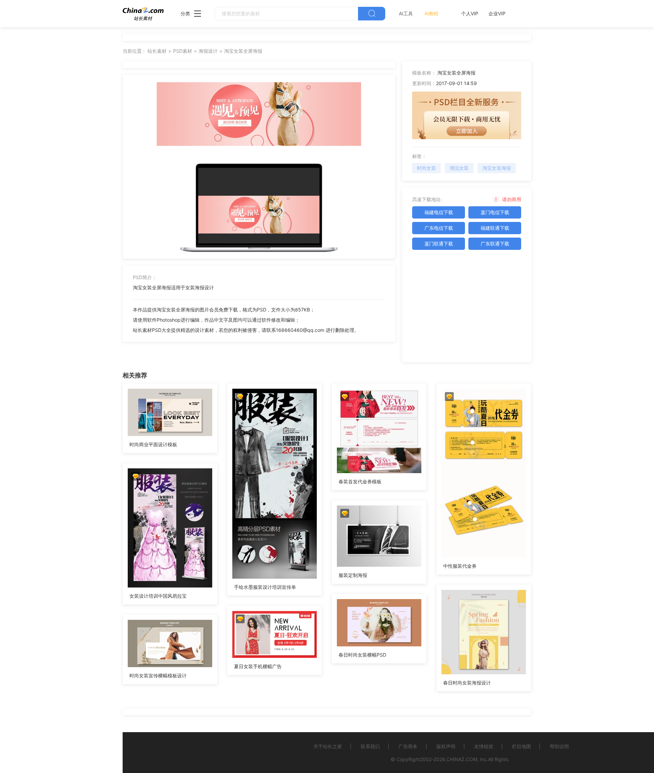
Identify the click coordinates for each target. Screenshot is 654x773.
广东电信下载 (438, 228)
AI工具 (406, 13)
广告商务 (408, 746)
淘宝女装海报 (496, 168)
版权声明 (445, 746)
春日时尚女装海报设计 (467, 683)
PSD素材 (182, 51)
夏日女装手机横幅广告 (258, 666)
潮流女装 (459, 168)
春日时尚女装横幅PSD (362, 655)
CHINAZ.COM (462, 759)
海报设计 (208, 51)
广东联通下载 (495, 243)
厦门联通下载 (438, 243)
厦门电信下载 (495, 212)
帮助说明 (559, 746)
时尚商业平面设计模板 (153, 444)
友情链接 (483, 746)
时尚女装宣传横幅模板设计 (158, 675)
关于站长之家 (327, 746)
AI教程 (431, 13)
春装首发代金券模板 (360, 481)
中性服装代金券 (460, 566)
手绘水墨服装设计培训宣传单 (265, 587)
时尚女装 (426, 168)
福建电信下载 (438, 212)
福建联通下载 (495, 228)
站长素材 (157, 51)
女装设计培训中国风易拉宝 (158, 596)
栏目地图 (521, 746)
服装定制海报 (353, 575)
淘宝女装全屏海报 (243, 51)
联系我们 (370, 746)
